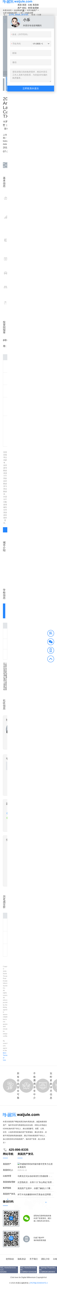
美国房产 (20, 6)
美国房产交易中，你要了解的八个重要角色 (37, 1188)
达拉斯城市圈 (19, 10)
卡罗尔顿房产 (32, 10)
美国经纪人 (24, 8)
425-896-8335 (18, 15)
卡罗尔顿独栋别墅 (10, 13)
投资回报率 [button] (6, 165)
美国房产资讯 (9, 1194)
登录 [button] (33, 15)
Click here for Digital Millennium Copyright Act (28, 1277)
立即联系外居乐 (31, 88)
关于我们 (34, 1259)
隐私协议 (22, 1259)
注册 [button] (39, 15)
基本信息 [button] (4, 165)
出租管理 (30, 6)
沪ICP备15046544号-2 (39, 1283)
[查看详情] (5, 529)
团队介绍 (45, 1259)
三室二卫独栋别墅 (26, 13)
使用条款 (10, 1259)
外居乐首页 (7, 10)
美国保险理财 (36, 6)
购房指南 (7, 1188)
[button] (50, 634)
